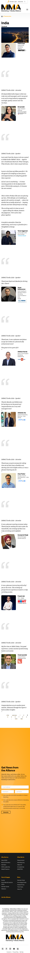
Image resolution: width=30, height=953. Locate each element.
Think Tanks (20, 887)
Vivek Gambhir (22, 655)
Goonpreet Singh (23, 535)
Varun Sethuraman (21, 288)
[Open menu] (27, 9)
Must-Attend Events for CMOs (7, 883)
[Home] (2, 16)
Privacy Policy (15, 952)
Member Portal (21, 880)
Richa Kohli (21, 107)
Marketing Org (20, 862)
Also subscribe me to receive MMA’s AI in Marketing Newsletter (16, 801)
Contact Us (9, 952)
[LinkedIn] (17, 948)
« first (7, 715)
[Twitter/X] (2, 948)
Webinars (3, 889)
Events (3, 880)
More (18, 877)
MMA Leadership (5, 867)
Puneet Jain (21, 596)
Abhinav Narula (22, 351)
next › (16, 719)
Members (3, 865)
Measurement (20, 860)
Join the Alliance (5, 897)
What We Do (20, 857)
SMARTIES (20, 869)
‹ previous (14, 715)
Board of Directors (5, 862)
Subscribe (20, 2)
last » (22, 719)
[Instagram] (10, 948)
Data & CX (19, 865)
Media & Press (20, 885)
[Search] (25, 1)
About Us (19, 889)
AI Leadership (20, 867)
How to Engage (5, 877)
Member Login (13, 2)
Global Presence (5, 869)
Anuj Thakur (21, 474)
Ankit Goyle (21, 43)
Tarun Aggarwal (23, 231)
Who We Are (4, 857)
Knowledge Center (21, 882)
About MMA (4, 860)
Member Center (5, 887)
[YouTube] (14, 948)
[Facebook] (6, 948)
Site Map (21, 952)
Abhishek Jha (22, 413)
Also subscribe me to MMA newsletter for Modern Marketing (15, 796)
